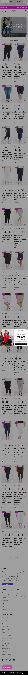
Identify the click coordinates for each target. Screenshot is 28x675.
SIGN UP (20, 344)
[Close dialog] (27, 330)
